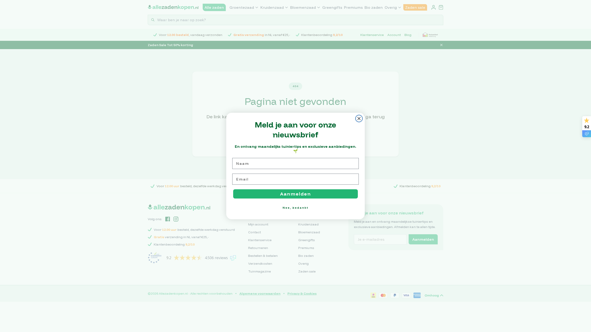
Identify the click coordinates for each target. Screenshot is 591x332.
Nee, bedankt (295, 207)
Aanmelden (295, 194)
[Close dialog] (359, 118)
